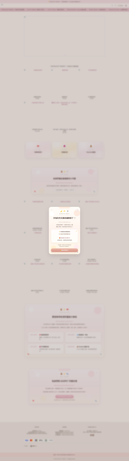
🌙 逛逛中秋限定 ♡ (64, 250)
